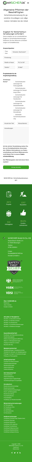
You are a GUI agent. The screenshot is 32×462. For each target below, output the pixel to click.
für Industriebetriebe (9, 411)
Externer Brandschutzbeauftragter (12, 390)
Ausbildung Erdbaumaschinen (11, 428)
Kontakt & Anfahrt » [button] (14, 255)
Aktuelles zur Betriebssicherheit (11, 320)
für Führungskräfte (8, 405)
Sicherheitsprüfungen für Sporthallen (13, 380)
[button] (28, 3)
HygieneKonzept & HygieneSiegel (12, 378)
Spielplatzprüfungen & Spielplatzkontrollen (14, 350)
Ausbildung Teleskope (9, 420)
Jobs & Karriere (7, 305)
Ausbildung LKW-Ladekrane (10, 424)
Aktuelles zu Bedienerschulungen (12, 326)
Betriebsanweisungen (9, 365)
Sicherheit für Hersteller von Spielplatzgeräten (15, 352)
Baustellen (10, 333)
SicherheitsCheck (8, 374)
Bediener (10, 416)
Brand (8, 384)
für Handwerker (7, 409)
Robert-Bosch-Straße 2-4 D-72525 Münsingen (15, 241)
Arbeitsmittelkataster (9, 367)
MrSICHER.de (8, 178)
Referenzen (6, 303)
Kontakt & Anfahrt (8, 306)
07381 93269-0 (12, 247)
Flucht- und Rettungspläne (10, 392)
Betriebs (10, 373)
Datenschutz (16, 449)
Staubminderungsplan (9, 337)
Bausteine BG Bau (8, 344)
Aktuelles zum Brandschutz (10, 322)
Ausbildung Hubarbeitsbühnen (11, 430)
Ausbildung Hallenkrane (9, 422)
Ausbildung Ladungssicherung (11, 432)
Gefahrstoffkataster (8, 369)
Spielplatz (10, 348)
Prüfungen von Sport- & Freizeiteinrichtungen (15, 354)
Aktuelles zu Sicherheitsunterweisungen (13, 324)
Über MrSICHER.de (10, 301)
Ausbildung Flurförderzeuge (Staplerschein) (14, 418)
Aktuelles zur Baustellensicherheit (12, 318)
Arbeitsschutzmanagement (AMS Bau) (13, 338)
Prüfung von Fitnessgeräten (10, 356)
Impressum (16, 447)
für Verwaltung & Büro (9, 407)
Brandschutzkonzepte (9, 388)
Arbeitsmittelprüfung (9, 376)
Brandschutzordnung (9, 393)
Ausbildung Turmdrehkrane (10, 426)
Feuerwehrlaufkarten (9, 395)
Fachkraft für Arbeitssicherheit (11, 361)
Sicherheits (13, 403)
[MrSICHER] (14, 3)
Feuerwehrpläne (8, 397)
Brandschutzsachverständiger (11, 386)
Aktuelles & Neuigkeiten (11, 317)
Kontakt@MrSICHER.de (15, 253)
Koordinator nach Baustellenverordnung (13, 335)
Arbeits (9, 359)
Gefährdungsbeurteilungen (10, 363)
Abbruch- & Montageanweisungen (12, 340)
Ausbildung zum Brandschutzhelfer (12, 399)
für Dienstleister (8, 413)
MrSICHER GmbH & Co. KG (19, 238)
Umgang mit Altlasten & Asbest (11, 342)
